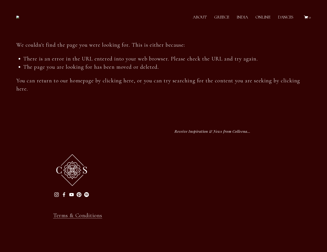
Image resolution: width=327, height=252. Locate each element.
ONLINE (262, 17)
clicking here (118, 80)
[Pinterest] (79, 194)
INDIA (242, 17)
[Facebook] (64, 194)
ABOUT (200, 17)
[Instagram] (56, 194)
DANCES (285, 17)
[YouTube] (71, 194)
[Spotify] (86, 194)
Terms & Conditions (77, 215)
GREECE (221, 17)
